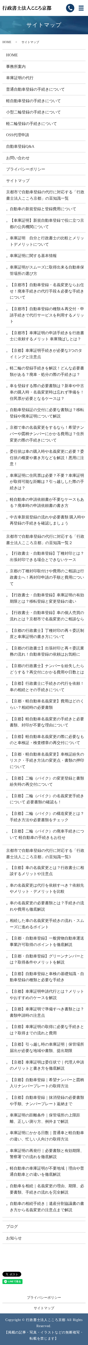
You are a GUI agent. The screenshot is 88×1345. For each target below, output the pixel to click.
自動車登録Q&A (20, 146)
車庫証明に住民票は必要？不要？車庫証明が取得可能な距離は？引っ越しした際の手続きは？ (47, 481)
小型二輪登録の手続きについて (33, 112)
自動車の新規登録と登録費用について (43, 209)
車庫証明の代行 (19, 78)
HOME (6, 42)
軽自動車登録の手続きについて (33, 101)
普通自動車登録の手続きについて (35, 89)
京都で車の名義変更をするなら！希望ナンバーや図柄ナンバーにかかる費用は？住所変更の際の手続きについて (47, 433)
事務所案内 (16, 66)
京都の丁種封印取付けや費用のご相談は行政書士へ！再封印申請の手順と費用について (47, 577)
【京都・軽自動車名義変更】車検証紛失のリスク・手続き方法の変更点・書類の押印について (47, 760)
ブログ (12, 1226)
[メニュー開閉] (81, 8)
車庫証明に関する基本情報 (33, 256)
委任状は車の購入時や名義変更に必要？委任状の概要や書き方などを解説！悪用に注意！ (47, 457)
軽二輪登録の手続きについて (31, 124)
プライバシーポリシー (25, 169)
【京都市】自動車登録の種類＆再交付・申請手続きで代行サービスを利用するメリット (47, 315)
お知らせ (14, 1238)
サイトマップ (18, 181)
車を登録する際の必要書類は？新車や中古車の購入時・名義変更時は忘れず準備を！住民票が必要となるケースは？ (47, 392)
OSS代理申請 (17, 135)
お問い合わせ (18, 158)
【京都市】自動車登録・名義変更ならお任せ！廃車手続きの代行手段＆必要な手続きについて (47, 291)
